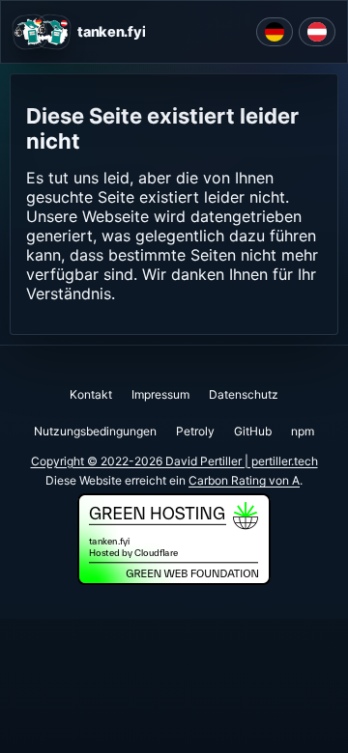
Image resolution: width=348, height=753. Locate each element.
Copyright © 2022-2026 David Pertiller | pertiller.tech (174, 461)
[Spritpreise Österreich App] (317, 31)
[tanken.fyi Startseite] (42, 32)
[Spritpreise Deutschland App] (274, 31)
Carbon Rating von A (244, 480)
